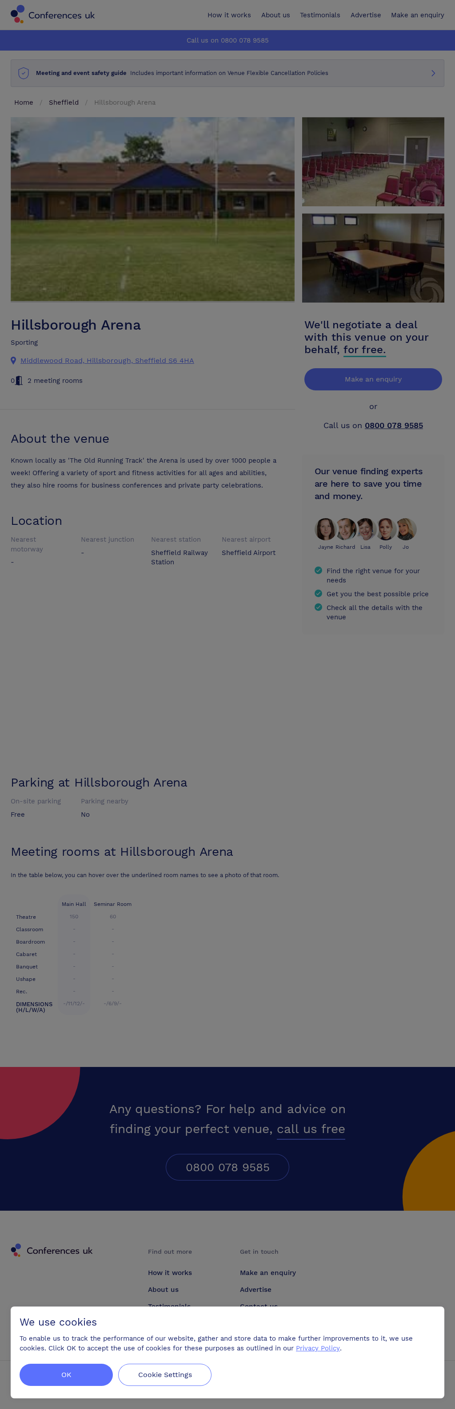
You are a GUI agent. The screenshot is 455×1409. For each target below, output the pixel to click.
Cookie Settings (165, 1374)
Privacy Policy (318, 1348)
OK (66, 1374)
